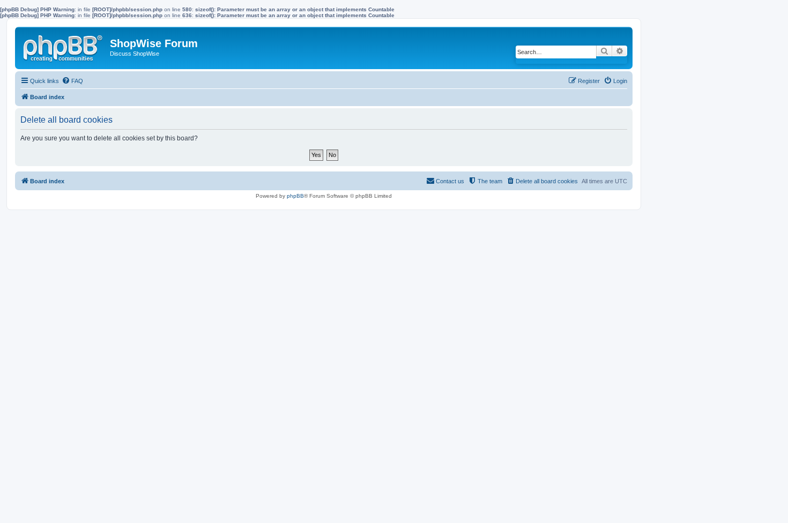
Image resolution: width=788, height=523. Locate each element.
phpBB (295, 196)
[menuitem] (72, 80)
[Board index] (64, 46)
